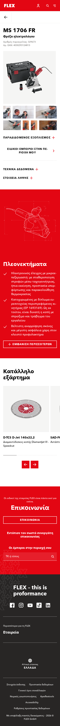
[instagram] (21, 605)
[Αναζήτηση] (47, 5)
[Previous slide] (25, 464)
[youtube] (30, 605)
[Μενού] (54, 5)
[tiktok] (39, 605)
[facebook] (12, 605)
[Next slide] (34, 464)
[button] (29, 137)
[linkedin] (48, 605)
